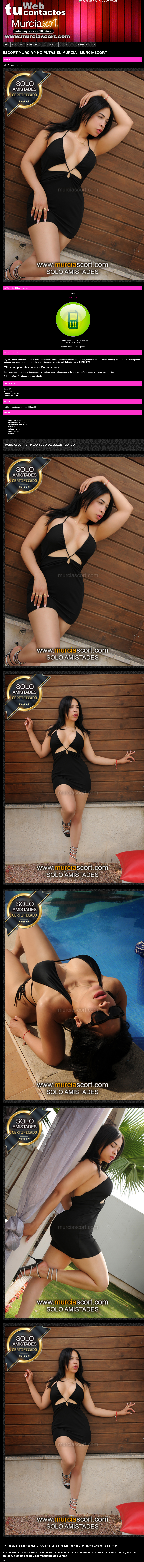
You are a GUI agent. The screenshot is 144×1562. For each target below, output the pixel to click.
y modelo (56, 367)
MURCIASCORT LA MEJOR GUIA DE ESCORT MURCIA (40, 444)
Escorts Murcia (18, 44)
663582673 (73, 293)
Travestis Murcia (66, 44)
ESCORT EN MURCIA (85, 44)
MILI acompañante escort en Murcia (27, 367)
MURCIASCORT (73, 342)
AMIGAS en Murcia (35, 44)
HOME (6, 44)
